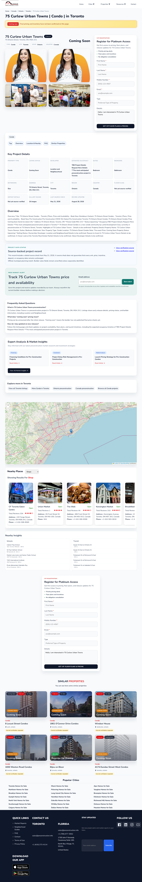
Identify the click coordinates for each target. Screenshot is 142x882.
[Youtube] (138, 825)
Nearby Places (15, 471)
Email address (84, 277)
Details (99, 108)
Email (99, 89)
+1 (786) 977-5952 (65, 834)
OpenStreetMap (124, 463)
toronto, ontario (57, 727)
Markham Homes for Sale (18, 789)
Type (98, 99)
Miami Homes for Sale (59, 786)
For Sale (29, 694)
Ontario (21, 11)
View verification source (125, 248)
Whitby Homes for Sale (60, 804)
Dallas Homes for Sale (59, 807)
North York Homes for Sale (19, 800)
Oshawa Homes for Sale (103, 804)
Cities (90, 4)
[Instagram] (132, 825)
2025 (69, 737)
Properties (104, 4)
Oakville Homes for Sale (60, 800)
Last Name (101, 70)
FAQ (46, 143)
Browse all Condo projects (108, 388)
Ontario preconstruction (62, 388)
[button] (71, 431)
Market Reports (20, 823)
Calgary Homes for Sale (18, 807)
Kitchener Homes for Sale (103, 797)
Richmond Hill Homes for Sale (105, 800)
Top (10, 143)
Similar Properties (58, 143)
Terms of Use (20, 840)
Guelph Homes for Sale (18, 797)
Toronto (28, 11)
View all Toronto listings (18, 388)
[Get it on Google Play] (20, 873)
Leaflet (116, 463)
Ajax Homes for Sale (102, 786)
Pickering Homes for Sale (61, 789)
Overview (19, 143)
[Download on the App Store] (20, 867)
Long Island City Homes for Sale (63, 793)
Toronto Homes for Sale (18, 786)
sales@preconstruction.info (42, 836)
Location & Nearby (34, 143)
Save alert (128, 281)
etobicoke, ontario (102, 727)
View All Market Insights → (19, 371)
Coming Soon (12, 694)
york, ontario (11, 727)
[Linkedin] (125, 825)
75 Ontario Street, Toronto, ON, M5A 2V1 (21, 40)
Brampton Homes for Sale (104, 793)
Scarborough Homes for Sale (20, 804)
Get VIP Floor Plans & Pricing (115, 126)
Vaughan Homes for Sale (103, 789)
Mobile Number (103, 80)
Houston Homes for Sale (103, 807)
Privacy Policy (20, 844)
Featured (21, 694)
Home (81, 4)
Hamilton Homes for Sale (60, 797)
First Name (101, 61)
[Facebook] (119, 825)
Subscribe (109, 845)
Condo (11, 137)
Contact (133, 4)
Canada (13, 11)
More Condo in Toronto (40, 388)
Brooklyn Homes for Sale (18, 793)
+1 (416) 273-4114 (39, 844)
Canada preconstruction (85, 388)
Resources (120, 4)
